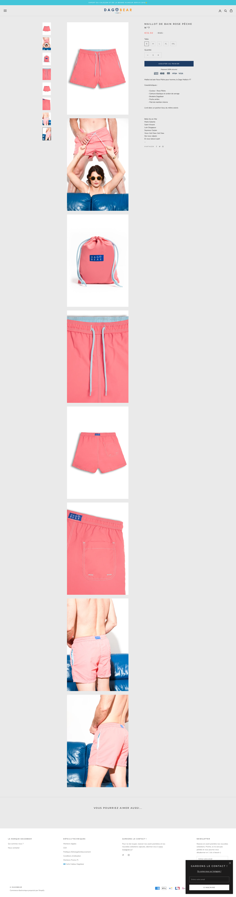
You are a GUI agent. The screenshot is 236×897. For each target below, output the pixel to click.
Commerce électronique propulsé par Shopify (27, 890)
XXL (173, 44)
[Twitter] (159, 146)
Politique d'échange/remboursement (77, 852)
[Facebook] (156, 146)
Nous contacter (14, 848)
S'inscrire (209, 887)
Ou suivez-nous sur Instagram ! (209, 871)
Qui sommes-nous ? (15, 844)
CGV (65, 848)
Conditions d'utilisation (72, 856)
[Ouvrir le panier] (231, 10)
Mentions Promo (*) (70, 860)
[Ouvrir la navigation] (5, 11)
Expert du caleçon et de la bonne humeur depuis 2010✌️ (118, 2)
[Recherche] (225, 10)
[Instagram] (129, 855)
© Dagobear (16, 887)
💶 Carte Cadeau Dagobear (73, 864)
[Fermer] (230, 863)
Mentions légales (69, 844)
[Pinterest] (163, 146)
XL (166, 44)
